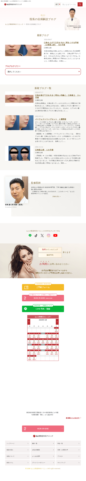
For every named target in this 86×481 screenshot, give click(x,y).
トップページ (10, 443)
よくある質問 (36, 456)
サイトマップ (61, 462)
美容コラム (10, 462)
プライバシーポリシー (38, 462)
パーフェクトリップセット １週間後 (50, 119)
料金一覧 (60, 443)
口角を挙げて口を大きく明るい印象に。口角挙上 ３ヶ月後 (58, 96)
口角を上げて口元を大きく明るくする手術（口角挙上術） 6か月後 (61, 43)
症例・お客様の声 (63, 450)
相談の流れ (10, 450)
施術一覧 (34, 443)
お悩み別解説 (36, 450)
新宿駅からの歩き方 (73, 418)
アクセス (60, 456)
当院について (10, 456)
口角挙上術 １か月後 (44, 150)
